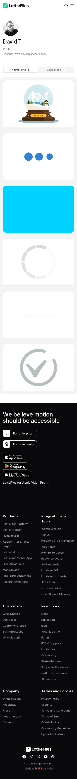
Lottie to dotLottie (53, 576)
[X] (38, 757)
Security (46, 704)
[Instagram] (31, 757)
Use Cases (9, 620)
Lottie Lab (48, 649)
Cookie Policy (50, 722)
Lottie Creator (12, 530)
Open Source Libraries (55, 594)
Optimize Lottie (51, 588)
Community (48, 655)
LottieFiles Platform (15, 524)
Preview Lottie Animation (57, 541)
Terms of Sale (50, 716)
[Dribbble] (53, 757)
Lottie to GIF (49, 570)
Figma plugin (11, 536)
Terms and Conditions (55, 710)
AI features (48, 679)
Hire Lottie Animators (17, 576)
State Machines (51, 661)
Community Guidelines (56, 728)
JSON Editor (49, 582)
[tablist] (38, 70)
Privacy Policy (50, 699)
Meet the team (12, 716)
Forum (45, 637)
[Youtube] (46, 757)
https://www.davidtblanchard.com (26, 53)
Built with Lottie (13, 631)
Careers (8, 722)
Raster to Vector (52, 558)
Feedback (9, 704)
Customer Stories (14, 626)
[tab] (21, 69)
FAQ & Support (51, 643)
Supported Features (54, 667)
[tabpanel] (38, 235)
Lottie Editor (11, 552)
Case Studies (11, 614)
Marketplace (11, 570)
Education (48, 620)
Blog (44, 626)
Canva (45, 535)
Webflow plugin (51, 529)
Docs (44, 614)
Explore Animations (15, 582)
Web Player (48, 547)
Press (6, 710)
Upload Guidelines (53, 734)
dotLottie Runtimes (54, 673)
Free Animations (13, 564)
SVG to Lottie (50, 564)
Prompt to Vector (53, 552)
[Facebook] (24, 757)
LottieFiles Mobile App (17, 558)
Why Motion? (11, 637)
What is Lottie (50, 631)
